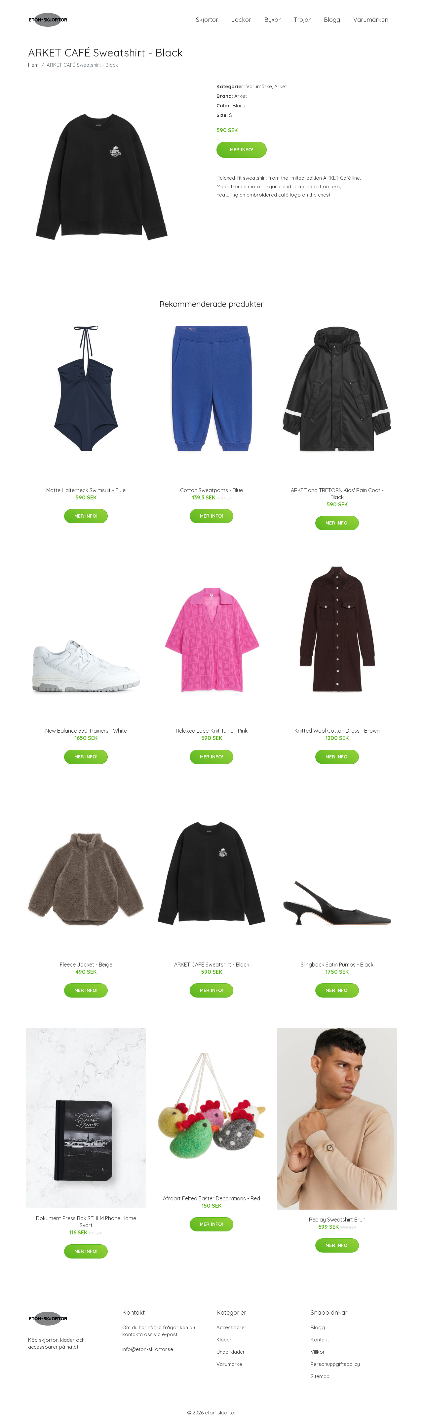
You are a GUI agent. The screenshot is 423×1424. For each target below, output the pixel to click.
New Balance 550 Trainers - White (86, 730)
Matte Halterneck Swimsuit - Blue (86, 490)
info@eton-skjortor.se (147, 1349)
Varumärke (259, 86)
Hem (33, 65)
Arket (280, 86)
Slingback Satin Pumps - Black (337, 964)
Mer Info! (241, 150)
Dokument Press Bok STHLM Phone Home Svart (86, 1221)
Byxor (272, 19)
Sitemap (320, 1376)
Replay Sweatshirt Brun (337, 1219)
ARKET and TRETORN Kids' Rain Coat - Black (337, 493)
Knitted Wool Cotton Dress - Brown (337, 730)
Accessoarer (231, 1327)
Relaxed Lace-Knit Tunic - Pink (212, 730)
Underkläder (230, 1352)
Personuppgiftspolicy (335, 1364)
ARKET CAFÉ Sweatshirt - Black (211, 964)
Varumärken (370, 19)
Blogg (332, 19)
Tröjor (302, 19)
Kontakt (320, 1339)
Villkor (318, 1352)
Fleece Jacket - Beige (86, 964)
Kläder (224, 1339)
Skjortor (207, 19)
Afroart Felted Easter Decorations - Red (211, 1198)
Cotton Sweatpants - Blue (211, 490)
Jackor (241, 19)
